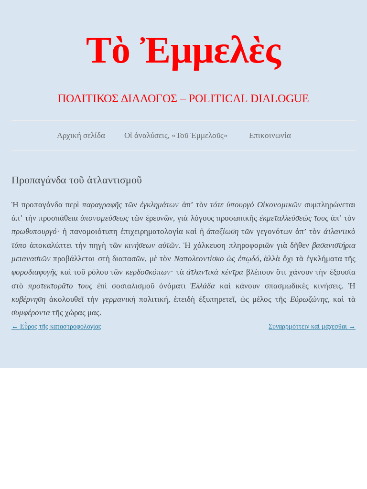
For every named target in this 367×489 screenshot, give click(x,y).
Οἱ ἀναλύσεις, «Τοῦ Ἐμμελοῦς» (176, 135)
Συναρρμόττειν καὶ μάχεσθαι (312, 326)
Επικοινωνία (270, 135)
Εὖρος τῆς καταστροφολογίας (56, 326)
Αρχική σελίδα (81, 135)
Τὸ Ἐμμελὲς (183, 50)
